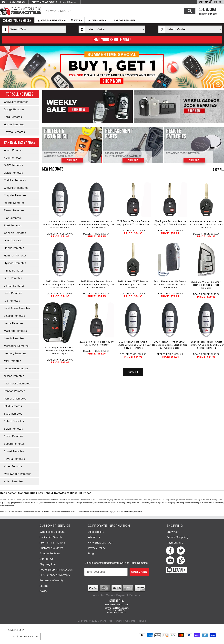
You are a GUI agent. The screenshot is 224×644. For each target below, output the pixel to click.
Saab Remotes (13, 413)
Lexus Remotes (13, 323)
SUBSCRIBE (139, 571)
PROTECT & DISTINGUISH (56, 133)
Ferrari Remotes (14, 210)
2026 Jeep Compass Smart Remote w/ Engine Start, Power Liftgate (60, 350)
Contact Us (46, 559)
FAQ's (43, 591)
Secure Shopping (177, 537)
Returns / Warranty (51, 580)
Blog (91, 553)
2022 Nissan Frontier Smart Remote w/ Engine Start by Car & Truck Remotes (59, 224)
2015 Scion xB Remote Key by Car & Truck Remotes (97, 343)
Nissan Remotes (14, 376)
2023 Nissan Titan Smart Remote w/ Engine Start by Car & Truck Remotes (59, 284)
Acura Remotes (13, 150)
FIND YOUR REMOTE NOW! (112, 40)
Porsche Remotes (15, 398)
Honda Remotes (14, 124)
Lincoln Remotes (14, 315)
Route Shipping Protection (56, 569)
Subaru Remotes (14, 443)
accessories (96, 20)
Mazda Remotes (14, 338)
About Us (94, 537)
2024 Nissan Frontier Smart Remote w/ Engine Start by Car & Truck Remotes (206, 344)
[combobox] (114, 11)
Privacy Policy (96, 548)
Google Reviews (50, 553)
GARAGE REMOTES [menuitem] (124, 20)
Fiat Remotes (12, 218)
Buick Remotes (13, 172)
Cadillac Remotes (15, 180)
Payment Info (175, 542)
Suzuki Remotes (14, 451)
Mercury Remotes (15, 353)
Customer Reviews (51, 548)
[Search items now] (189, 11)
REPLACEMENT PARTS (118, 133)
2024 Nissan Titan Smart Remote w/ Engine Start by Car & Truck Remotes (133, 344)
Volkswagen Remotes (17, 474)
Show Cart (173, 532)
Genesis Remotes (15, 233)
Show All (218, 170)
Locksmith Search (51, 537)
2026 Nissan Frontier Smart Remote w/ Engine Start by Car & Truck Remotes (96, 224)
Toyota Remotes (14, 132)
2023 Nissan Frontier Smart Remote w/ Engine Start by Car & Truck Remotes (169, 344)
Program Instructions (52, 542)
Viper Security (13, 466)
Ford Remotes (13, 117)
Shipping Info (48, 564)
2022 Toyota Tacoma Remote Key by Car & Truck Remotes (133, 223)
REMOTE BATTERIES (176, 133)
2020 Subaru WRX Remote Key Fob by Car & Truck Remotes (133, 284)
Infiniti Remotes (13, 270)
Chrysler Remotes (15, 195)
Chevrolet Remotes (16, 102)
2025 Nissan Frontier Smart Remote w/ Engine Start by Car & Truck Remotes (96, 284)
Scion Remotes (13, 428)
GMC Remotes (13, 240)
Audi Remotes (13, 157)
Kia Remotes (12, 300)
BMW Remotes (13, 165)
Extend (44, 586)
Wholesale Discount (52, 532)
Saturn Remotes (14, 421)
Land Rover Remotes (17, 308)
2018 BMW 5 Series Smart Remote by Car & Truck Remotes (206, 285)
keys (77, 20)
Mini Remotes (12, 361)
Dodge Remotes (14, 109)
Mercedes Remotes (16, 346)
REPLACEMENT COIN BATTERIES (183, 153)
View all (133, 372)
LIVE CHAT (209, 9)
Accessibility (96, 532)
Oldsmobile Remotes (17, 383)
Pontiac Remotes (14, 391)
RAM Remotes (13, 406)
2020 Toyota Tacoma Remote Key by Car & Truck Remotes (169, 223)
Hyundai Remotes (15, 263)
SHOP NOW (72, 160)
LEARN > (179, 570)
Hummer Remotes (15, 255)
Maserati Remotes (15, 331)
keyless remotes (52, 20)
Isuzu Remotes (13, 278)
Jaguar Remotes (14, 285)
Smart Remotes (13, 436)
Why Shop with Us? (100, 542)
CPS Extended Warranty (55, 575)
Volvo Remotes (13, 481)
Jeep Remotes (13, 293)
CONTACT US (17, 2)
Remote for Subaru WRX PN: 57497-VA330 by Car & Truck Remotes (206, 224)
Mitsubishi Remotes (16, 368)
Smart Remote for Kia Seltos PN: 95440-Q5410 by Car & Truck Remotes (170, 284)
